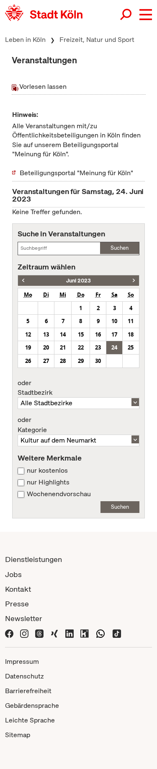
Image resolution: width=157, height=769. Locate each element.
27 (46, 361)
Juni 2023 (78, 280)
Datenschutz (24, 676)
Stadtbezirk (35, 388)
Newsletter (23, 618)
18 (131, 334)
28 (63, 361)
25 (131, 347)
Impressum (22, 661)
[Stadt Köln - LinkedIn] (69, 633)
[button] (145, 14)
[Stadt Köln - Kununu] (84, 633)
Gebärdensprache (32, 705)
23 (98, 347)
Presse (17, 603)
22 (81, 347)
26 (28, 361)
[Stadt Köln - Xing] (54, 633)
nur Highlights (48, 482)
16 (98, 334)
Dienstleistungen (33, 559)
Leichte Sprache (30, 720)
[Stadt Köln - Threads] (39, 633)
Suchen (120, 247)
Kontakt (18, 589)
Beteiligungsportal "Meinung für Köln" (76, 172)
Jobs (13, 574)
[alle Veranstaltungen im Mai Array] (23, 280)
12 (28, 334)
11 (131, 321)
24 (114, 347)
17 (114, 334)
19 (28, 347)
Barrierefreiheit (28, 690)
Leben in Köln (25, 39)
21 (63, 347)
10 (114, 321)
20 (46, 347)
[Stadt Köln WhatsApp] (100, 633)
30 (98, 361)
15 (81, 334)
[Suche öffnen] (126, 14)
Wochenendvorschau (59, 494)
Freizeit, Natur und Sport (96, 39)
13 (46, 334)
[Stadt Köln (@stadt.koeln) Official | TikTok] (116, 633)
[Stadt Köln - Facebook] (9, 633)
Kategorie (32, 425)
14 (63, 334)
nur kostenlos (47, 470)
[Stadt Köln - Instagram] (24, 633)
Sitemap (17, 734)
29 (81, 361)
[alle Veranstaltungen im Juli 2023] (134, 280)
